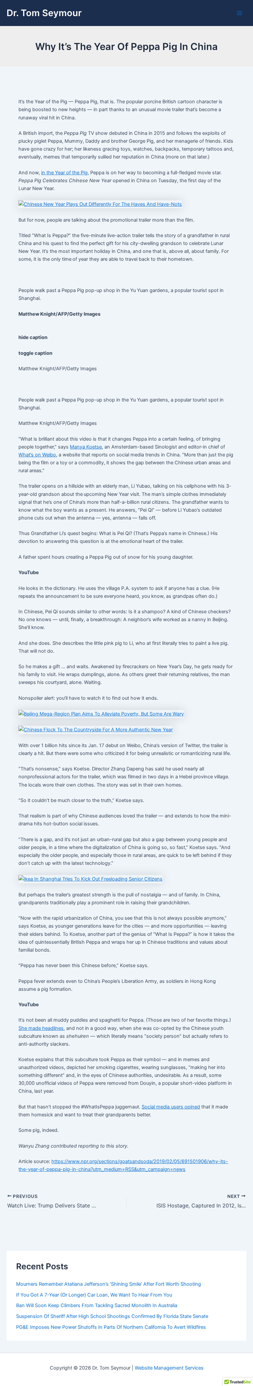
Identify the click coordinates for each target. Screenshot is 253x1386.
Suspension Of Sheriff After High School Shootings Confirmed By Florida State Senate (112, 1316)
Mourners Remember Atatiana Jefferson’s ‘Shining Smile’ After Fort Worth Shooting (108, 1284)
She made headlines (41, 1028)
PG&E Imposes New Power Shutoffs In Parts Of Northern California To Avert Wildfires (111, 1327)
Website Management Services (169, 1368)
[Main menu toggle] (239, 13)
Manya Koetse (86, 447)
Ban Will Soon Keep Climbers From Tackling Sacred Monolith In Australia (96, 1305)
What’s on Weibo (37, 455)
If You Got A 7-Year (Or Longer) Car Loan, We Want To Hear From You (94, 1295)
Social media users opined (171, 1107)
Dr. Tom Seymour (44, 12)
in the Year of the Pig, (65, 173)
